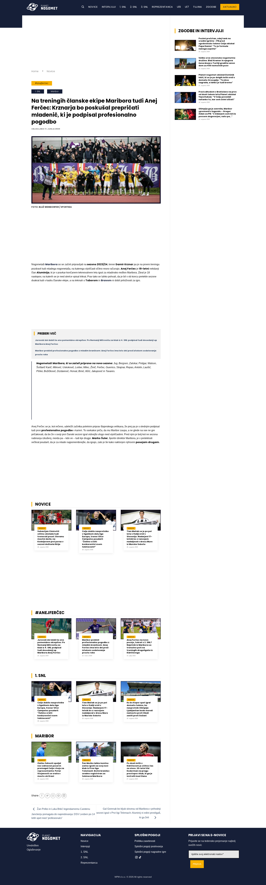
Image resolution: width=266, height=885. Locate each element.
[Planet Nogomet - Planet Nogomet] (42, 7)
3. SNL (144, 7)
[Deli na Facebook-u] (41, 795)
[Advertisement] (96, 41)
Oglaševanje (34, 849)
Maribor (55, 91)
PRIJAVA (197, 864)
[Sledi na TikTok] (140, 857)
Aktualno (229, 7)
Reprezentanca (162, 7)
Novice (93, 7)
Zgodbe (211, 7)
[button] (83, 7)
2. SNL (133, 7)
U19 (179, 7)
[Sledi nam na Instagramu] (136, 857)
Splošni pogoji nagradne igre (150, 851)
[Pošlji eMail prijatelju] (53, 795)
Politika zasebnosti (145, 841)
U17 (187, 7)
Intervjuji (109, 7)
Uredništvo (33, 845)
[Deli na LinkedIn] (64, 795)
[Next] (164, 533)
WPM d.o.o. (120, 877)
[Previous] (27, 533)
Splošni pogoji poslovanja (149, 846)
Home (34, 71)
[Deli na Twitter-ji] (47, 795)
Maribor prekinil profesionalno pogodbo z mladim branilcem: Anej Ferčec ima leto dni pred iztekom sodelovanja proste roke (95, 646)
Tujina (197, 7)
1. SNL (123, 7)
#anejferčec (41, 83)
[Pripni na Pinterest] (58, 795)
